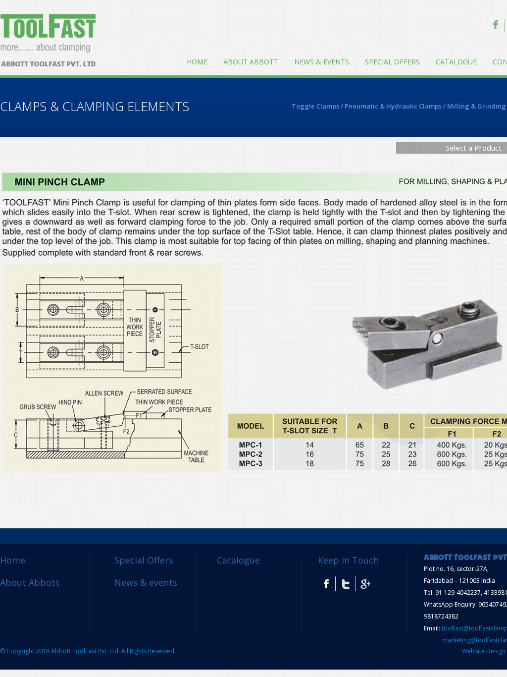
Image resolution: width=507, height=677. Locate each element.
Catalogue (456, 61)
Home (197, 61)
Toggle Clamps (315, 106)
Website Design (484, 651)
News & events (321, 61)
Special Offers (392, 61)
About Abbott (250, 61)
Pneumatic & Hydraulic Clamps (393, 106)
